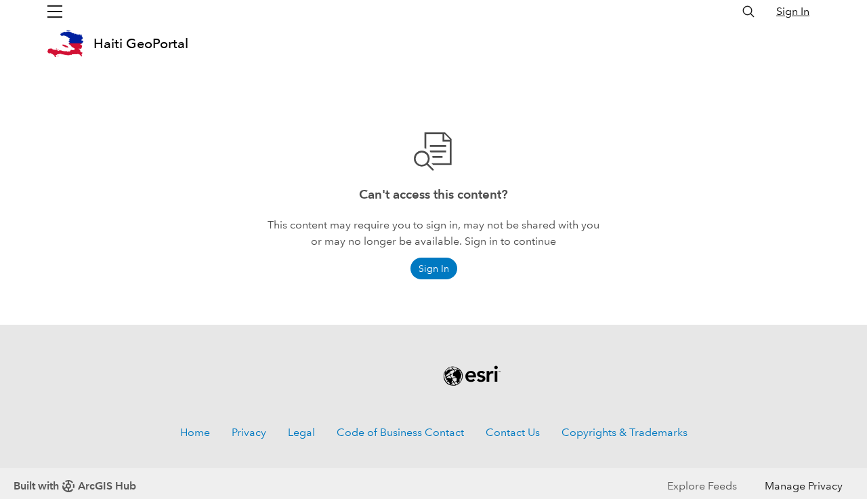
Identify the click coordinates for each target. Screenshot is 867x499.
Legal (301, 432)
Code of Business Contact (400, 432)
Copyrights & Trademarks (625, 432)
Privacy (249, 432)
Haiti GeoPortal (140, 43)
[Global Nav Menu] (54, 11)
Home (195, 432)
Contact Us (513, 432)
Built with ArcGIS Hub (75, 485)
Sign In (792, 11)
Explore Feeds (702, 485)
